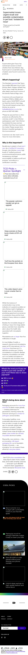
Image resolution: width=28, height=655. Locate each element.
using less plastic (14, 449)
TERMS (9, 616)
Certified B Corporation (16, 148)
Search (22, 2)
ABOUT (3, 616)
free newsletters (17, 457)
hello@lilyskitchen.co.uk (10, 109)
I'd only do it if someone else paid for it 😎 (14, 386)
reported (14, 83)
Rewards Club (20, 468)
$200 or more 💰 (8, 378)
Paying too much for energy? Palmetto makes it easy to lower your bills (15, 535)
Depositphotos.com (10, 59)
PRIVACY (3, 619)
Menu (25, 1)
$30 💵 (5, 383)
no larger (17, 336)
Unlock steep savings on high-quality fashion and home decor (15, 585)
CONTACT (9, 619)
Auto (21, 5)
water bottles (11, 433)
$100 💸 (5, 380)
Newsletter (6, 5)
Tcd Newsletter (6, 624)
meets (19, 150)
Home (14, 5)
